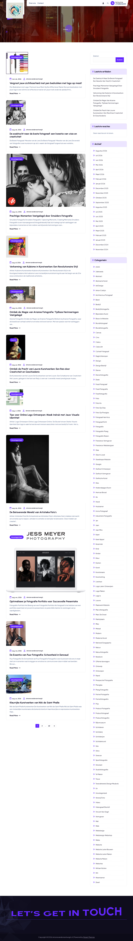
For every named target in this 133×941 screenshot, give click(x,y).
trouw (98, 779)
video (98, 802)
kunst (98, 568)
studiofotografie (102, 770)
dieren (98, 370)
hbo (97, 483)
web (97, 826)
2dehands (99, 272)
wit (97, 873)
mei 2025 (99, 221)
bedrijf (98, 304)
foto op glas (101, 408)
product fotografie (103, 708)
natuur (98, 647)
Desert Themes (89, 937)
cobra (98, 342)
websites (99, 864)
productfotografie (102, 718)
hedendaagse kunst (103, 488)
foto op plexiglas (102, 413)
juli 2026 (99, 155)
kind (97, 549)
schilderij (99, 732)
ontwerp (99, 666)
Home (65, 29)
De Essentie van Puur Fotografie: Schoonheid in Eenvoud (39, 654)
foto (97, 398)
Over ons (32, 3)
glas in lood (100, 455)
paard (98, 676)
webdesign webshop (104, 835)
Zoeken (96, 56)
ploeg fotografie (102, 690)
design (98, 361)
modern (98, 633)
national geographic (103, 643)
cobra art (99, 347)
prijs (97, 704)
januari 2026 (100, 184)
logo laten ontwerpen (104, 586)
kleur (97, 558)
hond (98, 502)
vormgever (100, 817)
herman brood (101, 492)
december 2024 (102, 245)
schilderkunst (101, 741)
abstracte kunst (101, 281)
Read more (14, 93)
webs (98, 840)
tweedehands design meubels (107, 784)
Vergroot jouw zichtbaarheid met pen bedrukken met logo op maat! (46, 83)
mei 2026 (99, 165)
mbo (97, 624)
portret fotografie (102, 694)
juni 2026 (99, 160)
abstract (99, 276)
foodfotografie (101, 394)
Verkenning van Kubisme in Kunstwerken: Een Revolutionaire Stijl (44, 266)
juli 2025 (99, 212)
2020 (98, 267)
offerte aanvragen (103, 661)
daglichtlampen (102, 356)
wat (97, 821)
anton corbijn (101, 290)
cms (97, 337)
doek (98, 380)
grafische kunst (101, 478)
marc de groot (101, 615)
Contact (40, 3)
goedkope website (103, 459)
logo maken (100, 591)
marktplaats (100, 619)
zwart (98, 882)
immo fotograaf (102, 511)
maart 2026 (100, 174)
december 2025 (102, 188)
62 (49, 726)
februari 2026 (101, 179)
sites (97, 751)
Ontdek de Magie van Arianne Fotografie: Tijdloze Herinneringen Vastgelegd (106, 103)
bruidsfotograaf (101, 323)
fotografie (100, 427)
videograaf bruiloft (103, 807)
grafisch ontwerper (103, 469)
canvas (98, 333)
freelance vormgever (104, 441)
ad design (99, 286)
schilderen (100, 727)
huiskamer (100, 506)
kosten (98, 563)
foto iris (98, 403)
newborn (99, 657)
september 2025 (102, 202)
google (98, 464)
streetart (99, 765)
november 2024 (102, 249)
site (97, 746)
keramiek (99, 544)
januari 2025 (100, 240)
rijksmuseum (101, 723)
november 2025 (102, 193)
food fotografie (102, 389)
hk (97, 497)
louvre (13, 340)
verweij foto (100, 798)
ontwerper (100, 671)
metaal (98, 629)
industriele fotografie (104, 516)
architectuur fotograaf (104, 295)
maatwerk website (103, 605)
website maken (101, 859)
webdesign (100, 831)
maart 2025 (100, 231)
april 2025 (99, 226)
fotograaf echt (101, 422)
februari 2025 (101, 235)
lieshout (99, 582)
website (99, 845)
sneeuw (99, 755)
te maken (99, 774)
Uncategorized (16, 57)
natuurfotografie (102, 652)
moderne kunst (101, 638)
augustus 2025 (101, 207)
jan (97, 521)
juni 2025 (99, 216)
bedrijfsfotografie (102, 309)
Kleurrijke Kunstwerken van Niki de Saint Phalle (34, 702)
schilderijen (100, 737)
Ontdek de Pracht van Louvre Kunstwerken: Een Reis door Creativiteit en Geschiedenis (108, 113)
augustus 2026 (101, 151)
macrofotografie (102, 610)
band (98, 300)
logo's (98, 596)
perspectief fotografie (104, 680)
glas (97, 450)
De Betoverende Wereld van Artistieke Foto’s (33, 512)
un (97, 788)
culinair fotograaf (102, 351)
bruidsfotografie (102, 328)
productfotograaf (102, 713)
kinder (98, 553)
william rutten (101, 868)
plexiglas (99, 685)
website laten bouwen (104, 849)
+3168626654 (120, 4)
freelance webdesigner (105, 445)
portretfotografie (102, 699)
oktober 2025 (101, 198)
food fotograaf (101, 384)
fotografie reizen (102, 436)
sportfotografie (101, 760)
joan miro (99, 530)
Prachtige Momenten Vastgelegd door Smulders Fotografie (41, 215)
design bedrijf (101, 366)
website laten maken (104, 854)
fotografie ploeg (102, 431)
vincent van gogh (102, 812)
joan (97, 525)
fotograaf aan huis (103, 417)
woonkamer (100, 878)
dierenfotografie (102, 375)
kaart (98, 535)
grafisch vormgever (103, 474)
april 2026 (99, 169)
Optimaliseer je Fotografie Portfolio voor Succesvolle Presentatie (44, 601)
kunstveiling (100, 577)
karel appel (100, 539)
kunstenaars (100, 572)
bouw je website (102, 319)
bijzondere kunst (102, 314)
